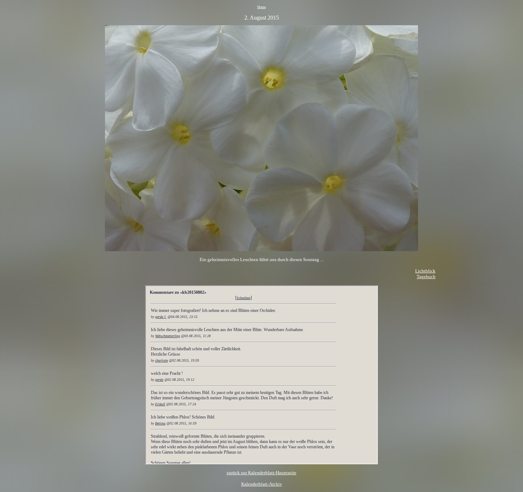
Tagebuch (426, 276)
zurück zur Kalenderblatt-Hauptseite (261, 472)
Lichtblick (425, 271)
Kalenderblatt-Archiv (261, 484)
